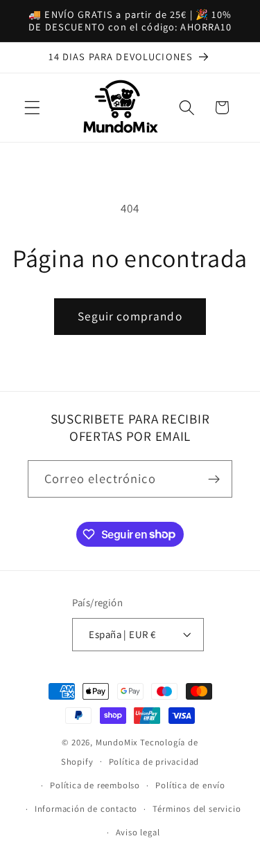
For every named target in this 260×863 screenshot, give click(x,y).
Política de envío (190, 785)
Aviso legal (138, 832)
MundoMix (117, 742)
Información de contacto (86, 809)
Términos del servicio (197, 809)
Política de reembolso (95, 785)
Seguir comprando (130, 316)
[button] (32, 107)
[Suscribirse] (214, 479)
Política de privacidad (154, 761)
